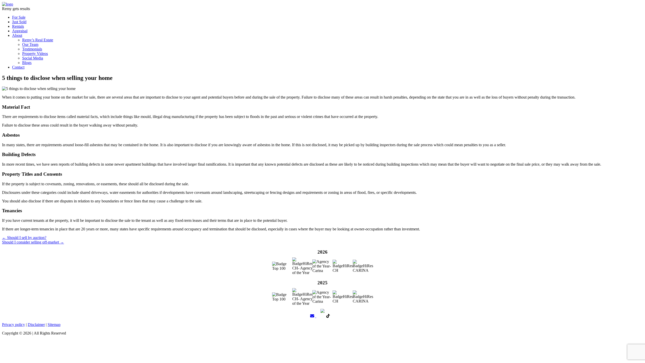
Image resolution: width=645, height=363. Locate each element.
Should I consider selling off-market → (33, 242)
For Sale (18, 17)
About (17, 35)
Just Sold (19, 22)
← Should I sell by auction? (24, 237)
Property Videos (35, 53)
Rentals (18, 26)
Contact (18, 67)
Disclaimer (36, 324)
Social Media (32, 58)
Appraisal (19, 31)
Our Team (30, 44)
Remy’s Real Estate (37, 40)
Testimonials (32, 49)
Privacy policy (13, 324)
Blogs (26, 62)
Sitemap (54, 324)
